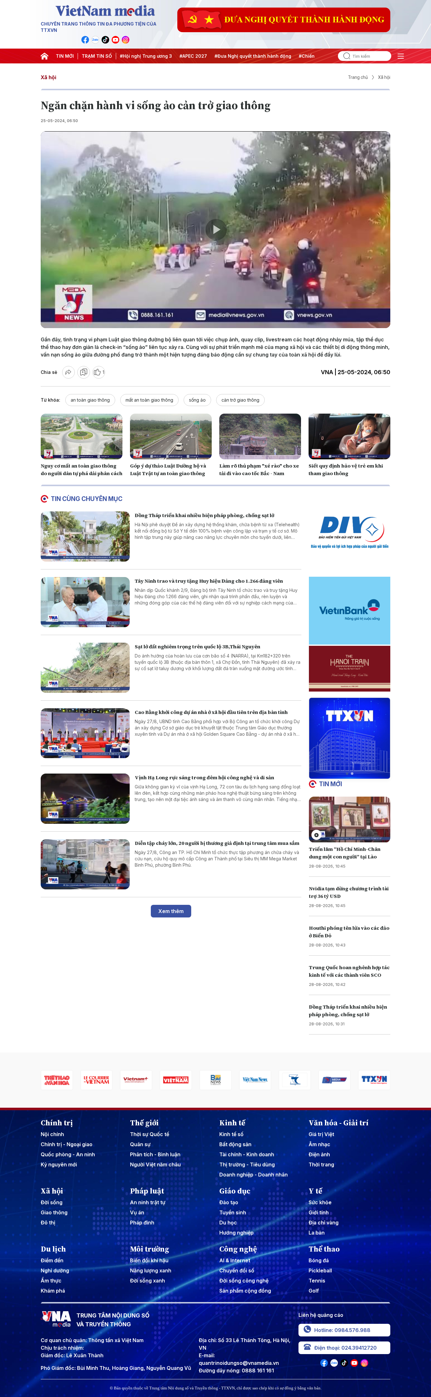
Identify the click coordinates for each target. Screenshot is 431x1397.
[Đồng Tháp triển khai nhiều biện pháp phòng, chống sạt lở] (85, 536)
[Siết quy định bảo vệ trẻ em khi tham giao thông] (349, 437)
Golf (314, 1291)
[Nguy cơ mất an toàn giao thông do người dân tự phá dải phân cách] (81, 437)
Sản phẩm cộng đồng (245, 1291)
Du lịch (53, 1249)
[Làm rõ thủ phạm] (260, 437)
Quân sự (140, 1144)
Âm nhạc (319, 1144)
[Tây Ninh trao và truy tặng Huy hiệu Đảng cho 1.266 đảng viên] (85, 602)
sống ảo (197, 400)
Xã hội (48, 77)
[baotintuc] (374, 1080)
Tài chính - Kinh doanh (246, 1154)
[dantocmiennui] (255, 1080)
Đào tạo (228, 1202)
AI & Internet (234, 1260)
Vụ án (137, 1212)
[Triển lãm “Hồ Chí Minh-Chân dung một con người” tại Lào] (349, 819)
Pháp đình (142, 1222)
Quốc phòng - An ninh (68, 1154)
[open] (400, 56)
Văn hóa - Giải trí (339, 1123)
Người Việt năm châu (155, 1164)
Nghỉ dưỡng (55, 1270)
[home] (44, 56)
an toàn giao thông (90, 400)
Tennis (317, 1280)
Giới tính (319, 1212)
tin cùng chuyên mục (86, 499)
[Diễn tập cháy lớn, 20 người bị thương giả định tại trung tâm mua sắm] (85, 864)
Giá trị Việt (321, 1134)
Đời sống (51, 1202)
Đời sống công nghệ (244, 1280)
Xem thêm (171, 911)
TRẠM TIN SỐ (97, 56)
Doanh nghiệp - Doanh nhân (253, 1174)
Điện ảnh (319, 1154)
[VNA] (85, 40)
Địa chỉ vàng (324, 1222)
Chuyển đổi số (236, 1270)
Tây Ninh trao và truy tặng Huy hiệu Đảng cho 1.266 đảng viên (209, 580)
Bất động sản (235, 1144)
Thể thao (324, 1249)
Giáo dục (235, 1191)
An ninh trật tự (147, 1202)
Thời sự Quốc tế (149, 1134)
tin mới (330, 784)
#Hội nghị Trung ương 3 (146, 56)
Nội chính (52, 1134)
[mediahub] (295, 1080)
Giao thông (54, 1212)
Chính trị (57, 1123)
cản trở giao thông (240, 400)
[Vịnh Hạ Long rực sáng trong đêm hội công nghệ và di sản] (85, 799)
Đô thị (48, 1222)
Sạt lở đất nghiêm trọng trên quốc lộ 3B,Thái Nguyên (197, 646)
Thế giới (144, 1123)
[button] (347, 773)
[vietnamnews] (215, 1080)
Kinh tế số (231, 1134)
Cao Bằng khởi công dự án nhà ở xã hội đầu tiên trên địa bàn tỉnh (211, 712)
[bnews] (176, 1080)
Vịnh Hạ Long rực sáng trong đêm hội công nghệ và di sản (204, 777)
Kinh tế (232, 1123)
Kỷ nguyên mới (59, 1164)
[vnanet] (334, 1080)
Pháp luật (147, 1191)
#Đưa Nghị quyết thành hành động (253, 56)
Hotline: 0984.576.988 (342, 1330)
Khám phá (53, 1291)
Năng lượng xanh (150, 1270)
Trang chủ (358, 77)
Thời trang (321, 1164)
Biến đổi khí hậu (149, 1260)
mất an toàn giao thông (149, 400)
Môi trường (149, 1249)
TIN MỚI (65, 56)
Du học (228, 1222)
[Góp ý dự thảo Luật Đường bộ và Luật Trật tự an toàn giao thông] (171, 437)
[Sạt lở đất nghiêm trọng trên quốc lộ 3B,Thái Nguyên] (85, 668)
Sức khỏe (320, 1202)
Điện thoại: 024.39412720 (345, 1348)
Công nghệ (238, 1249)
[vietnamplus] (96, 1080)
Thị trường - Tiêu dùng (247, 1164)
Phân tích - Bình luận (155, 1154)
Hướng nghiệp (236, 1232)
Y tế (315, 1191)
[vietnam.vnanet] (136, 1080)
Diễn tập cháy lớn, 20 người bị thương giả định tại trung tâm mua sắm (217, 843)
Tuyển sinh (232, 1212)
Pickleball (320, 1270)
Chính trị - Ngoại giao (66, 1144)
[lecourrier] (57, 1080)
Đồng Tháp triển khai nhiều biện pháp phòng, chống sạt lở (204, 515)
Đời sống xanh (147, 1280)
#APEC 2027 (193, 56)
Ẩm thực (51, 1280)
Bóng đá (319, 1260)
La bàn (317, 1232)
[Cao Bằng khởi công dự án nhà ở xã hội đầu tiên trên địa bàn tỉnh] (85, 733)
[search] (344, 56)
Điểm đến (52, 1260)
